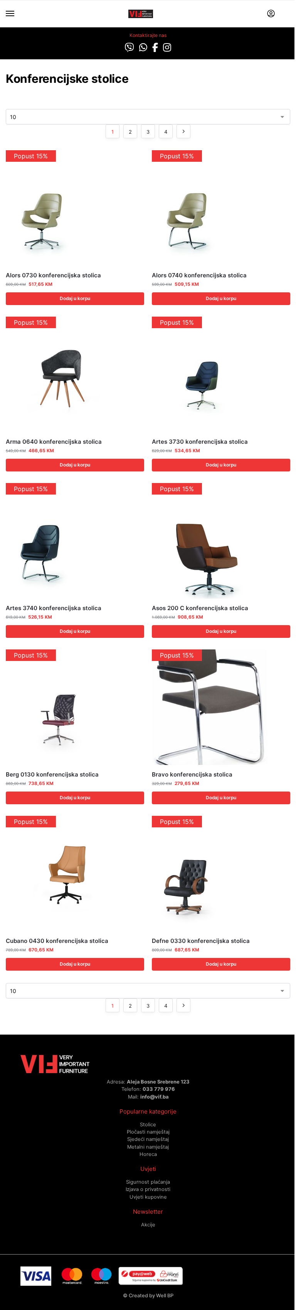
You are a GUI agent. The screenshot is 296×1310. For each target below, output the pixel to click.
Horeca (148, 1154)
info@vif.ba (154, 1097)
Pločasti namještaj (148, 1132)
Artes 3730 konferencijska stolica (200, 441)
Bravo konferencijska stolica (192, 774)
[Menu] (17, 14)
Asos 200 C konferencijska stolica (200, 608)
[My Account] (271, 14)
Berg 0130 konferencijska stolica (52, 774)
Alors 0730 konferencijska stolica (53, 275)
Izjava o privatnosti (148, 1189)
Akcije (148, 1224)
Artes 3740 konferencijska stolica (53, 608)
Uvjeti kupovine (148, 1197)
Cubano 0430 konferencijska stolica (57, 940)
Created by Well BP (151, 1295)
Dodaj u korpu (75, 298)
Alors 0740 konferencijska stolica (199, 275)
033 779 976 (159, 1089)
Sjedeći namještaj (148, 1139)
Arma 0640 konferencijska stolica (54, 441)
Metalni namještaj (148, 1147)
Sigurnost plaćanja (148, 1182)
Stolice (148, 1124)
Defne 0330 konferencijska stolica (201, 940)
